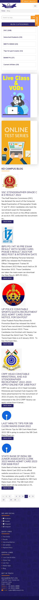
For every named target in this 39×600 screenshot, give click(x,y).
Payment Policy (7, 548)
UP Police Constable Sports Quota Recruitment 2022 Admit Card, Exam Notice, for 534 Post (19, 313)
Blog (4, 568)
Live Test (5, 563)
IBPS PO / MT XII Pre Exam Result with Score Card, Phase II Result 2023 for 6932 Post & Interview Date (19, 250)
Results (5, 539)
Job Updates (7, 545)
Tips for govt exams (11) (13, 51)
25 (15, 500)
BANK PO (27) (9, 58)
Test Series (6, 537)
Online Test (6, 560)
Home (3, 11)
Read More (8, 221)
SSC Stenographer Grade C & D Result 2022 (19, 194)
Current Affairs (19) (11, 64)
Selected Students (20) (13, 37)
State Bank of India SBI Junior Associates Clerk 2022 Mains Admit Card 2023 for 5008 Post (19, 460)
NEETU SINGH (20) (11, 44)
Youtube (7, 521)
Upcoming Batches (9, 542)
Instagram (7, 527)
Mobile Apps (7, 566)
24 (11, 500)
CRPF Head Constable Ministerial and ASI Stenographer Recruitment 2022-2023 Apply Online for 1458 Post (19, 379)
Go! (34, 17)
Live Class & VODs (9, 557)
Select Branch (29, 1)
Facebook (7, 518)
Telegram (7, 524)
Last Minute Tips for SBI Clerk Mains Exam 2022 (17, 425)
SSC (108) (8, 30)
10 (3, 500)
